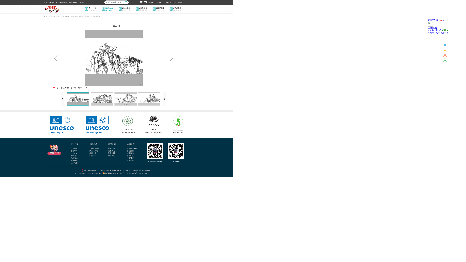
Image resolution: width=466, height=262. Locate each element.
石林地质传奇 (94, 148)
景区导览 (74, 151)
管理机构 (130, 153)
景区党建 (130, 151)
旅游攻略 (74, 153)
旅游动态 (112, 144)
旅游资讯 (111, 153)
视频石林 (74, 158)
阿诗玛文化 (93, 151)
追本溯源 (93, 144)
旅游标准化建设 (133, 148)
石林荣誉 (130, 160)
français (174, 2)
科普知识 (92, 156)
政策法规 (130, 156)
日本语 (180, 2)
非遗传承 (92, 153)
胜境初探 (75, 144)
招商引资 (130, 158)
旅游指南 (74, 148)
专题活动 (111, 156)
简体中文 (152, 2)
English (167, 2)
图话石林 (74, 156)
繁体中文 (160, 2)
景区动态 (111, 151)
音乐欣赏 (74, 163)
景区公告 (111, 148)
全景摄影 (74, 160)
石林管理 (131, 144)
